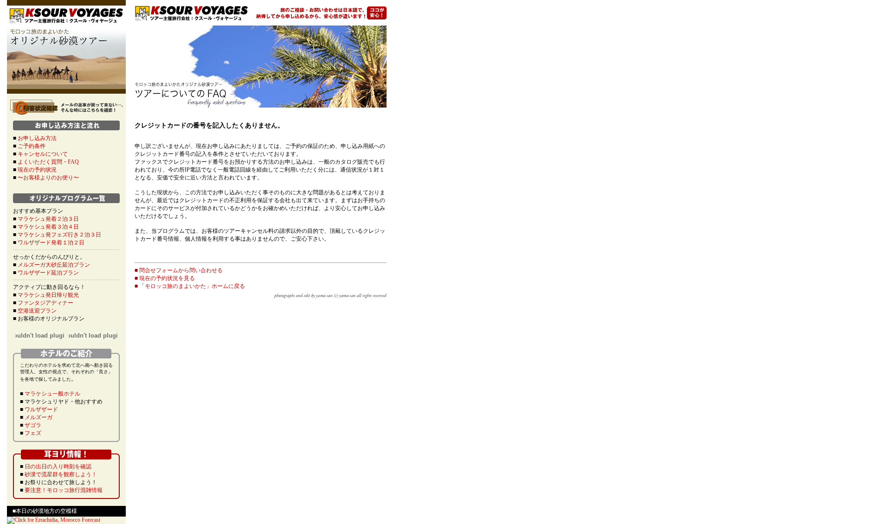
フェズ (33, 433)
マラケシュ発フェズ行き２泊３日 (59, 234)
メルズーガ (38, 417)
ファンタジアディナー (45, 303)
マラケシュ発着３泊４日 (48, 227)
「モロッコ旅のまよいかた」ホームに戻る (192, 286)
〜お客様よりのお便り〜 (48, 177)
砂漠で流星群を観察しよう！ (61, 474)
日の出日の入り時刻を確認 (58, 466)
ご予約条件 (31, 146)
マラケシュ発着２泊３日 (48, 219)
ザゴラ (33, 425)
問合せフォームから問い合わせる (181, 270)
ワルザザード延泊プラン (48, 272)
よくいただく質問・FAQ (48, 162)
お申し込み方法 (37, 138)
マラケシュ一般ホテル (52, 393)
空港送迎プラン (37, 310)
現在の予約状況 (37, 169)
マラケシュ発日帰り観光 (48, 295)
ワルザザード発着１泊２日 (51, 242)
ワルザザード (41, 409)
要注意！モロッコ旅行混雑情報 (64, 490)
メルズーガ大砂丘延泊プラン (54, 265)
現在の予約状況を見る (167, 278)
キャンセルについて (43, 154)
